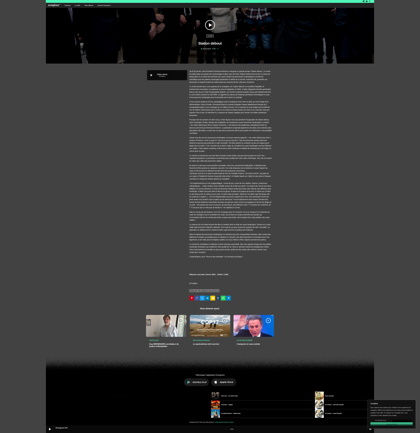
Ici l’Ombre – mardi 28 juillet (333, 413)
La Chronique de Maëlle (244, 340)
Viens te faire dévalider (208, 291)
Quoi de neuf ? (154, 340)
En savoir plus (380, 420)
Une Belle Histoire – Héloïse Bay (230, 413)
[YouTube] (363, 1)
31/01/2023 (206, 49)
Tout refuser (402, 420)
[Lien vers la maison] (54, 5)
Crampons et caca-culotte (248, 344)
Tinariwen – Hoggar (227, 404)
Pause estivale (329, 396)
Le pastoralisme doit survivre (206, 344)
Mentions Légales (229, 422)
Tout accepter (391, 424)
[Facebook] (369, 1)
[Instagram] (366, 1)
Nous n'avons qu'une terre (201, 340)
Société (210, 36)
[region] (392, 414)
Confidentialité (218, 422)
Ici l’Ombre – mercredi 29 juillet (334, 404)
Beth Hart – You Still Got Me (229, 396)
